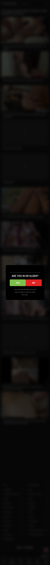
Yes (18, 282)
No (33, 282)
